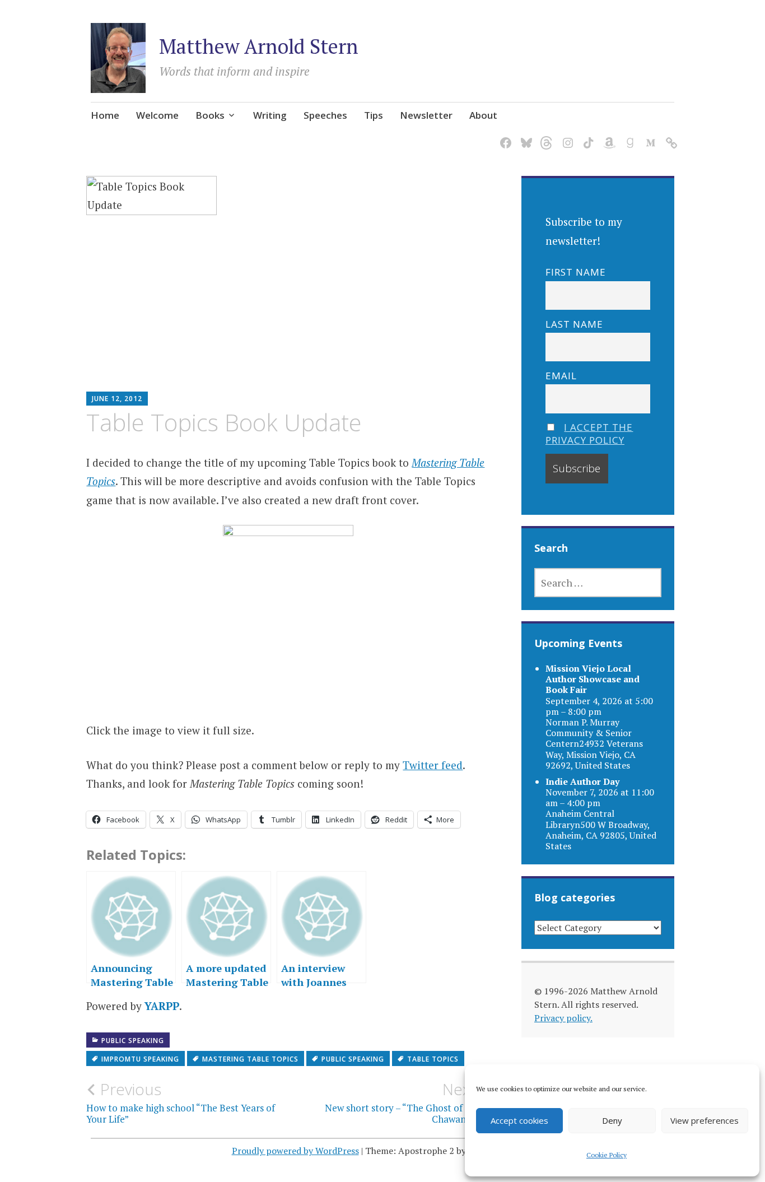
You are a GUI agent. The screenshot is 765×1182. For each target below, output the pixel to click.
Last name (574, 324)
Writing (270, 115)
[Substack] (669, 135)
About (483, 115)
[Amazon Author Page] (607, 135)
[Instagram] (566, 135)
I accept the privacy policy (589, 433)
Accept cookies (519, 1120)
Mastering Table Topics (250, 1059)
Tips (373, 115)
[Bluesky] (524, 135)
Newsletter (426, 115)
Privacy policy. (563, 1018)
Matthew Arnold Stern (258, 46)
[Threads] (545, 135)
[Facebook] (504, 135)
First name (575, 272)
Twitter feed (433, 765)
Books (210, 115)
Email (561, 375)
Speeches (325, 115)
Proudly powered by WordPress (295, 1150)
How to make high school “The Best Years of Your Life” (180, 1102)
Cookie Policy (606, 1155)
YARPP (161, 1006)
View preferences (704, 1120)
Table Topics (433, 1059)
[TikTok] (586, 135)
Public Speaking (132, 1040)
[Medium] (649, 135)
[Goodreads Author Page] (628, 135)
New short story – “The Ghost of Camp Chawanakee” (407, 1102)
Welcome (157, 115)
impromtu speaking (140, 1059)
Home (105, 115)
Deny (612, 1120)
